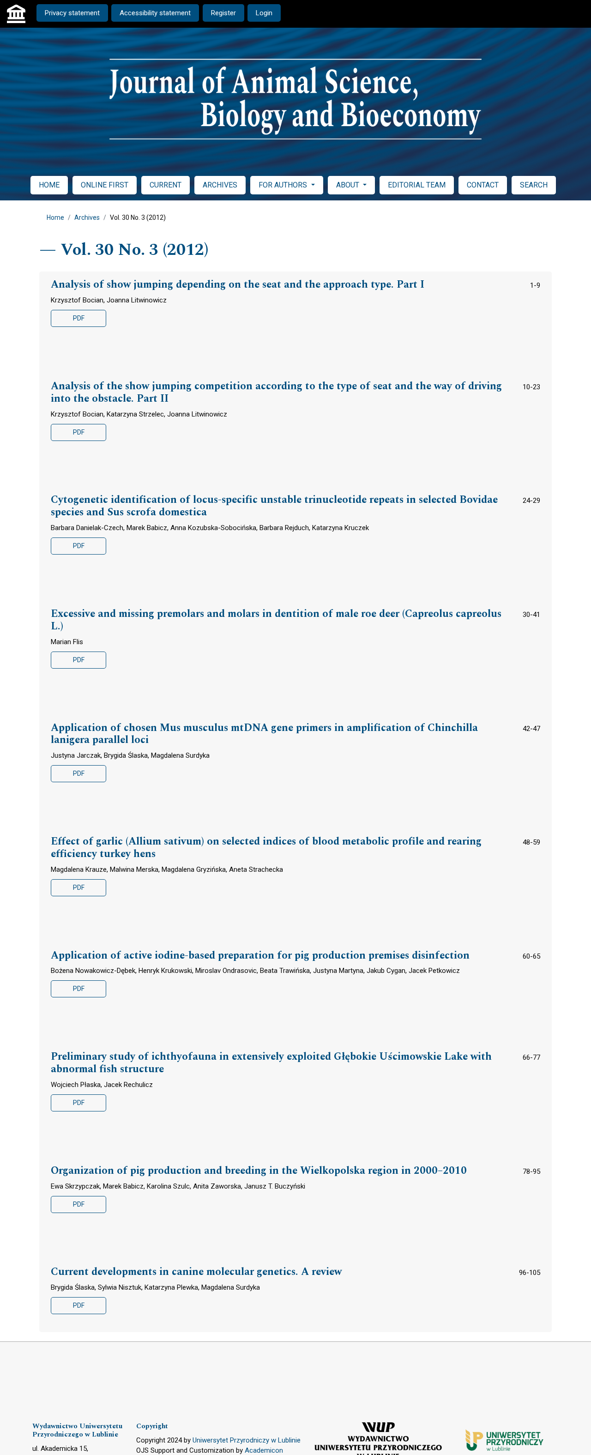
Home (55, 217)
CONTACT (483, 185)
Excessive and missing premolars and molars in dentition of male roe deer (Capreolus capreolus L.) (276, 620)
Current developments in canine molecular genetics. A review (196, 1272)
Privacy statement (72, 13)
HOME (49, 185)
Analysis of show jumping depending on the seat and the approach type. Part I (237, 284)
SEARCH (534, 185)
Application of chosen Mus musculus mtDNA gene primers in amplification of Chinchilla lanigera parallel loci (264, 734)
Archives (87, 217)
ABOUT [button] (348, 185)
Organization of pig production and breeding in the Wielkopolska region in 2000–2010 (259, 1171)
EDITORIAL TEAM (417, 185)
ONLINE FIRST (104, 185)
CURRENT (165, 185)
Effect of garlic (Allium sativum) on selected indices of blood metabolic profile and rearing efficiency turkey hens (266, 848)
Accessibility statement (155, 13)
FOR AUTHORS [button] (284, 185)
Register (223, 13)
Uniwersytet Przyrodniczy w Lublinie (247, 1440)
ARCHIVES (220, 185)
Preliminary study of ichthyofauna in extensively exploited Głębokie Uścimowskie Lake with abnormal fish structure (271, 1063)
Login (264, 13)
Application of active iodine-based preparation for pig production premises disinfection (260, 955)
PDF (78, 318)
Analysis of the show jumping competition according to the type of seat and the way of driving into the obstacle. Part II (276, 392)
